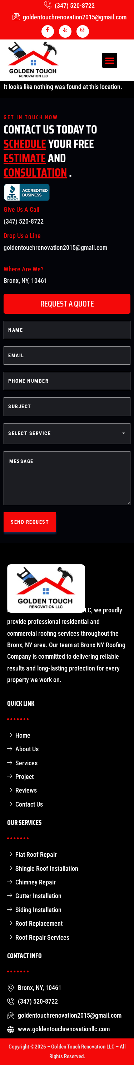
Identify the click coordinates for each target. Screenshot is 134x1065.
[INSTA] (82, 31)
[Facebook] (47, 31)
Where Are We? (24, 269)
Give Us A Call (21, 209)
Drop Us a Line (22, 235)
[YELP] (65, 31)
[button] (109, 60)
